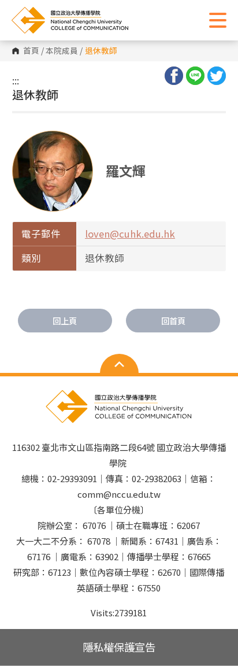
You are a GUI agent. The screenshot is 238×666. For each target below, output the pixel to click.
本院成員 (62, 51)
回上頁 (65, 320)
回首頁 (173, 320)
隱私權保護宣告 (119, 646)
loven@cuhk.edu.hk (130, 233)
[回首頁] (95, 20)
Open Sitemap (119, 365)
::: (15, 80)
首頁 (31, 51)
